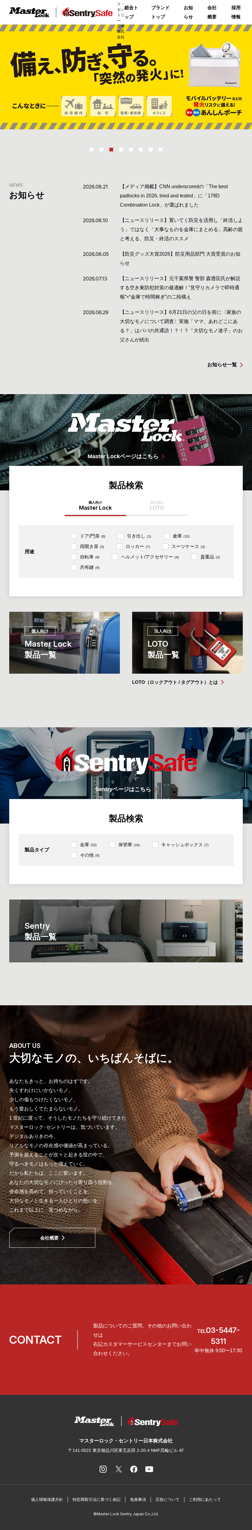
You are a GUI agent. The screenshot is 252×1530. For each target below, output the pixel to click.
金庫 (88, 844)
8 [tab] (160, 149)
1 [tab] (91, 149)
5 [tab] (131, 149)
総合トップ (131, 12)
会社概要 (212, 12)
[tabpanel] (126, 77)
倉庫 (181, 536)
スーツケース (188, 546)
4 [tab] (121, 149)
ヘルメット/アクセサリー (150, 556)
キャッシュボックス (185, 844)
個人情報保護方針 (47, 1499)
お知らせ (188, 12)
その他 (90, 855)
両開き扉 (92, 546)
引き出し (139, 536)
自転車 (90, 556)
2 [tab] (101, 149)
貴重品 (210, 556)
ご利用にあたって (205, 1499)
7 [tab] (150, 149)
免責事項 (138, 1499)
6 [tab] (141, 149)
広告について (167, 1499)
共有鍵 (90, 567)
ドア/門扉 (92, 536)
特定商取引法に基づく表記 (96, 1499)
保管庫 (129, 844)
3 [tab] (111, 149)
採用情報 (236, 12)
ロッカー (138, 546)
